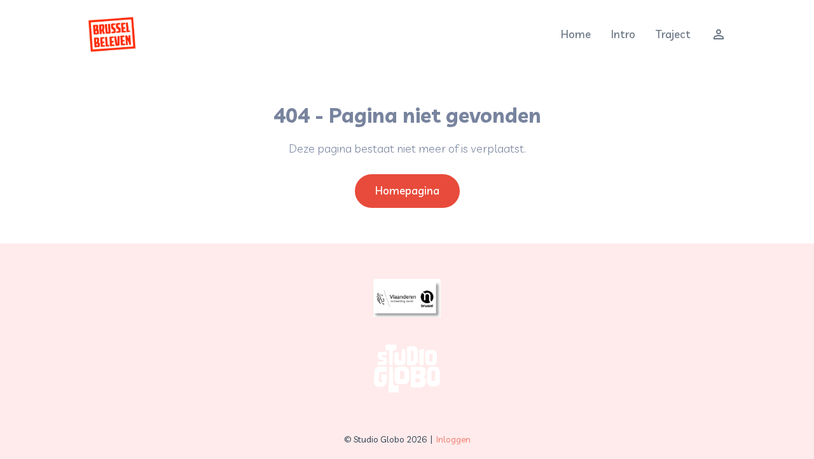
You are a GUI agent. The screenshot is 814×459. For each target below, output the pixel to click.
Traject (673, 34)
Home (576, 34)
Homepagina (407, 190)
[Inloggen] (713, 34)
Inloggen (453, 439)
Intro (623, 34)
